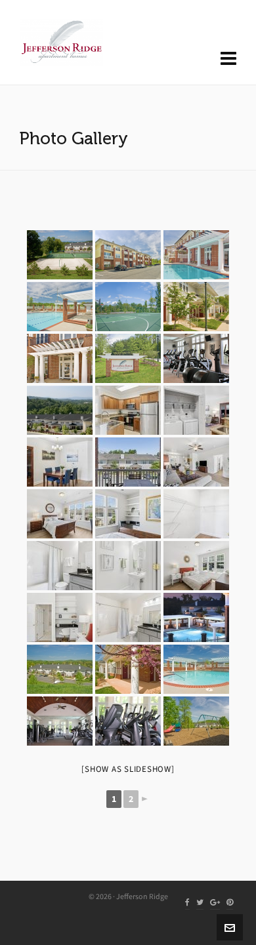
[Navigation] (228, 59)
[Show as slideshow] (127, 768)
